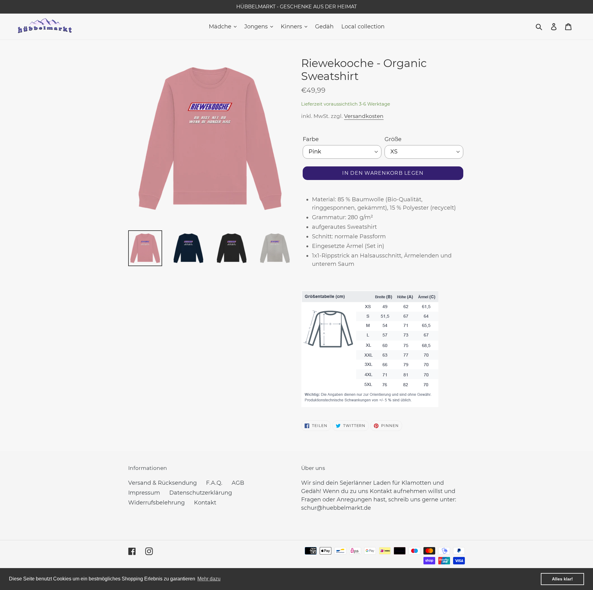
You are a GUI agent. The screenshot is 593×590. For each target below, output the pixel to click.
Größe (393, 139)
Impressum (144, 492)
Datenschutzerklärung (200, 492)
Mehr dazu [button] (209, 578)
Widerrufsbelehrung (156, 502)
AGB (238, 482)
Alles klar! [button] (562, 578)
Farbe (311, 139)
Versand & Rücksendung (162, 482)
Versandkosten (364, 116)
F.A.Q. (214, 482)
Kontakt (205, 502)
